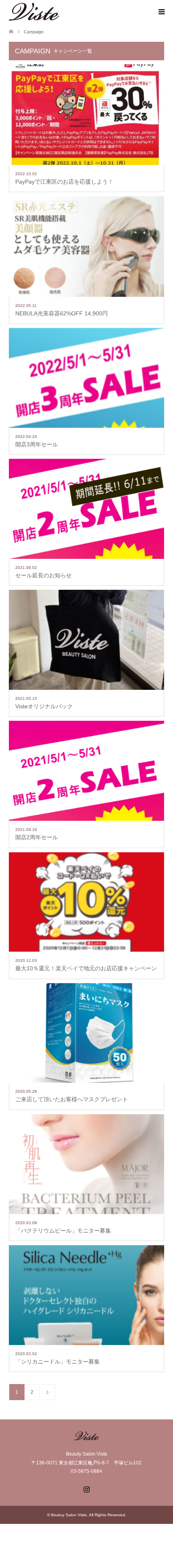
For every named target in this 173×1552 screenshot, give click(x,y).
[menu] (161, 12)
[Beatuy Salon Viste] (59, 11)
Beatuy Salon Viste (69, 1515)
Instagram (86, 1488)
